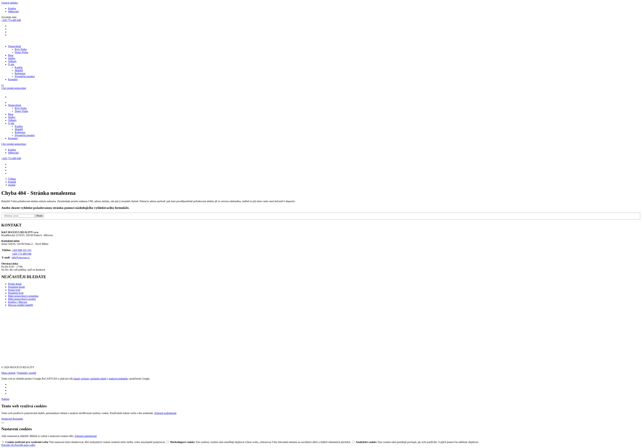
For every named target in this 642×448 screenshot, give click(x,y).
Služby (11, 58)
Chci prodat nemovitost (13, 88)
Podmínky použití (26, 373)
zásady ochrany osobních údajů (89, 378)
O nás (11, 64)
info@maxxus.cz (21, 257)
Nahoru (5, 399)
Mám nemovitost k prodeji (22, 299)
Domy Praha (21, 52)
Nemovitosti (14, 46)
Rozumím (18, 418)
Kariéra (12, 8)
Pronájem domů (16, 287)
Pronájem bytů (15, 293)
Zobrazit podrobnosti (165, 413)
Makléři (19, 70)
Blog (10, 55)
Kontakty (13, 79)
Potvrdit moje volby (25, 445)
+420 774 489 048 (21, 253)
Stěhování (13, 11)
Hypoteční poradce (25, 76)
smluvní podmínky (119, 378)
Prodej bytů (14, 290)
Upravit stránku (9, 2)
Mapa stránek (8, 373)
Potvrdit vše (8, 445)
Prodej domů (15, 283)
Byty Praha (21, 49)
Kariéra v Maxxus (17, 302)
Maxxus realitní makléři (20, 305)
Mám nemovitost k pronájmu (23, 296)
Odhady (12, 61)
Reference (20, 73)
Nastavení (7, 418)
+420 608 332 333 (21, 250)
